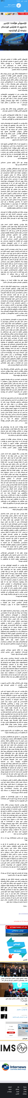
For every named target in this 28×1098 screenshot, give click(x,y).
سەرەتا (25, 1087)
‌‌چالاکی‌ (25, 1092)
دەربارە (10, 1089)
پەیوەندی (9, 1092)
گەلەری (25, 960)
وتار (26, 1004)
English (18, 1)
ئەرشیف (11, 1035)
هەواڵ (25, 1089)
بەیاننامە (25, 1094)
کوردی (25, 1)
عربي (22, 1)
